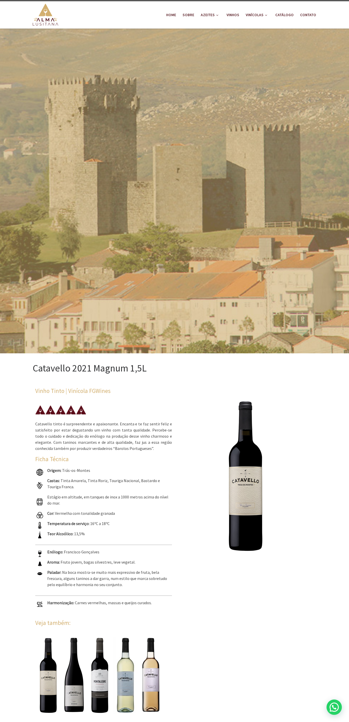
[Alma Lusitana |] (45, 14)
